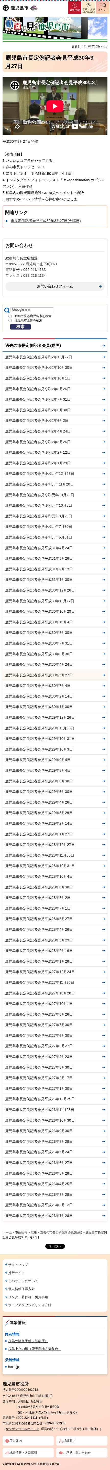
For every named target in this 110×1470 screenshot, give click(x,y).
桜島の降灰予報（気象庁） (28, 1341)
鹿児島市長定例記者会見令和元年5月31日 (38, 537)
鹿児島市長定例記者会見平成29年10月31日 (40, 739)
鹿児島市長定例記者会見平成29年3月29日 (39, 813)
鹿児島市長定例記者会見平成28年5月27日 (39, 919)
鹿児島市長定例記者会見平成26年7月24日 (39, 1152)
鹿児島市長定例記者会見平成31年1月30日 (39, 580)
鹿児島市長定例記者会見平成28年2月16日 (39, 951)
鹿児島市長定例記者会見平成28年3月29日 (39, 940)
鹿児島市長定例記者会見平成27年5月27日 (39, 1046)
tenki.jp (13, 1367)
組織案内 (69, 1440)
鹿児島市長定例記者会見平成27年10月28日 (40, 993)
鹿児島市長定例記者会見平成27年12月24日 (40, 972)
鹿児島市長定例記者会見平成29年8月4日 (38, 770)
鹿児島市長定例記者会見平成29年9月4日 (38, 760)
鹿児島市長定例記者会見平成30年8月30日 (39, 633)
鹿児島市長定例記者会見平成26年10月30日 (40, 1120)
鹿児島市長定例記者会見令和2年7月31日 (38, 399)
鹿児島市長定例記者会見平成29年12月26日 (40, 717)
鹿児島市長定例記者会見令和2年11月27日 (38, 357)
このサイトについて (23, 1281)
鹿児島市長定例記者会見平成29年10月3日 (39, 749)
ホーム (7, 1232)
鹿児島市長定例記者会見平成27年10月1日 (39, 1004)
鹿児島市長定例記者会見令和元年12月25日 (39, 473)
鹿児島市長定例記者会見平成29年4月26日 (39, 802)
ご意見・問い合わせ (77, 1452)
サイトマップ (18, 1265)
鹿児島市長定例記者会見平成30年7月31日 (39, 643)
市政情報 (21, 1232)
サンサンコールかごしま (22, 1429)
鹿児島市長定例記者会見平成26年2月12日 (39, 1205)
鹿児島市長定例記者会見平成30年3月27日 (39, 675)
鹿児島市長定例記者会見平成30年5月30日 (39, 654)
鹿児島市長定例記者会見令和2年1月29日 (38, 463)
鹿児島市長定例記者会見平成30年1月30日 (39, 707)
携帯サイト (16, 1273)
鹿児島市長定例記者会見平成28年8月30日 (39, 887)
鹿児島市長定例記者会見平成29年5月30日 (39, 792)
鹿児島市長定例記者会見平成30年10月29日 (40, 611)
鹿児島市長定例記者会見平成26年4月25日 (39, 1184)
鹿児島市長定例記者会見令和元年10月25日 (39, 495)
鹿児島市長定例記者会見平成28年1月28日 (39, 961)
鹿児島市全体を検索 (28, 320)
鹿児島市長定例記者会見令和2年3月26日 (38, 442)
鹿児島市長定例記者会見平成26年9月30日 (39, 1131)
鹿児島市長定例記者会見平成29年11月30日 (39, 728)
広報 (34, 1232)
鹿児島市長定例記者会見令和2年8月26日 (38, 389)
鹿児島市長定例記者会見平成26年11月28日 (39, 1110)
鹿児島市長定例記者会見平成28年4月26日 (39, 929)
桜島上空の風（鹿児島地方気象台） (34, 1349)
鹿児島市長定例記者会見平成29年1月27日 (39, 834)
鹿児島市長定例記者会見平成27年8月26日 (39, 1014)
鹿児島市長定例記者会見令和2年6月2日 (37, 420)
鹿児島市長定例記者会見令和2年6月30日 (38, 410)
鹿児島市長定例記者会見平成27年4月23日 (39, 1057)
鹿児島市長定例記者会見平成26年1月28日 (39, 1216)
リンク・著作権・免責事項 (28, 1297)
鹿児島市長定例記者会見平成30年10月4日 (39, 622)
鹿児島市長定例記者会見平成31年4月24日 (39, 548)
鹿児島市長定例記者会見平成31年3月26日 (39, 558)
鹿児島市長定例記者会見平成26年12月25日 (40, 1099)
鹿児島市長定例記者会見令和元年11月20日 (39, 484)
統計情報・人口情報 (23, 1452)
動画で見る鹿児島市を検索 (33, 316)
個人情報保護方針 (21, 1289)
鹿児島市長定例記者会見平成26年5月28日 (39, 1173)
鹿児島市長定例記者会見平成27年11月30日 (39, 982)
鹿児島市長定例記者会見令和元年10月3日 (38, 505)
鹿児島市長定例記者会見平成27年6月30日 (39, 1035)
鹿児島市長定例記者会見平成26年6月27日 (39, 1163)
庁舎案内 (15, 1440)
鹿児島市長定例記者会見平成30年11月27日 (39, 601)
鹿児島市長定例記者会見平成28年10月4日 (39, 876)
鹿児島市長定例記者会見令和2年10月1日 (38, 378)
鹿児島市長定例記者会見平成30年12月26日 (40, 590)
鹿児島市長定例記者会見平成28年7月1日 (38, 908)
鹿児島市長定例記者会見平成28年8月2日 (38, 898)
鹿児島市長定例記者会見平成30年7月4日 (38, 686)
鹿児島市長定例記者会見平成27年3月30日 (39, 1067)
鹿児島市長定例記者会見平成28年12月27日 (40, 845)
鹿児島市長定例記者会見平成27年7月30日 (39, 1025)
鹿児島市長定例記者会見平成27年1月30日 (39, 1088)
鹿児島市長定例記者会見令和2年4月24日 (38, 431)
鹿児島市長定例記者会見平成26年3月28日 (39, 1194)
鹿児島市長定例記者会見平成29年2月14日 (39, 823)
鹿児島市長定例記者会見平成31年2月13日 (39, 569)
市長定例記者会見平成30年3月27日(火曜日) (46, 221)
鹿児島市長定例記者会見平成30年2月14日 (39, 696)
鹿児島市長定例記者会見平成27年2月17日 (39, 1078)
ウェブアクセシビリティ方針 (29, 1305)
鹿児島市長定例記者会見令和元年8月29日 (38, 516)
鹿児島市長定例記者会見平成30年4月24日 (39, 664)
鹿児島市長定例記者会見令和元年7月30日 (38, 526)
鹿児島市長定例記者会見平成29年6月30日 (39, 781)
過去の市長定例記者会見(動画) (33, 345)
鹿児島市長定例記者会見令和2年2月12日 (38, 452)
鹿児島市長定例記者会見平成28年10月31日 (40, 866)
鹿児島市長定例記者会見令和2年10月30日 (39, 367)
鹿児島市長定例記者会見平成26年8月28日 (39, 1141)
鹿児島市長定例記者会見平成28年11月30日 (39, 855)
